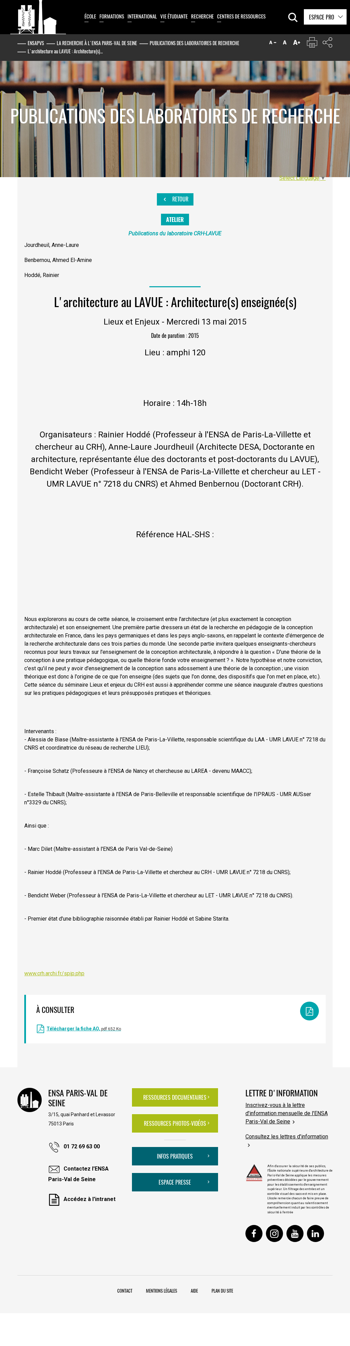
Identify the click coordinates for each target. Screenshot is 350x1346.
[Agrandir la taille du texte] (297, 44)
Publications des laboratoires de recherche (194, 43)
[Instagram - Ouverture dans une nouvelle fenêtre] (274, 1233)
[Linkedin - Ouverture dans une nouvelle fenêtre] (315, 1233)
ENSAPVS (36, 43)
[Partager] (327, 44)
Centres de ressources (241, 16)
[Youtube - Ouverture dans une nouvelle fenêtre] (295, 1233)
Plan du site (222, 1290)
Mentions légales (161, 1290)
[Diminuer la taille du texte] (273, 44)
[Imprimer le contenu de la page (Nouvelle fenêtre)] (312, 44)
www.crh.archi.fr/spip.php (54, 973)
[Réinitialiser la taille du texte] (285, 44)
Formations (111, 16)
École (90, 16)
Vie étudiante (174, 16)
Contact (124, 1290)
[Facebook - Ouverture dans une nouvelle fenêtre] (253, 1233)
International (142, 16)
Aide (194, 1290)
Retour (179, 199)
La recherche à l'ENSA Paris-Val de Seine (97, 43)
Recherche (202, 16)
